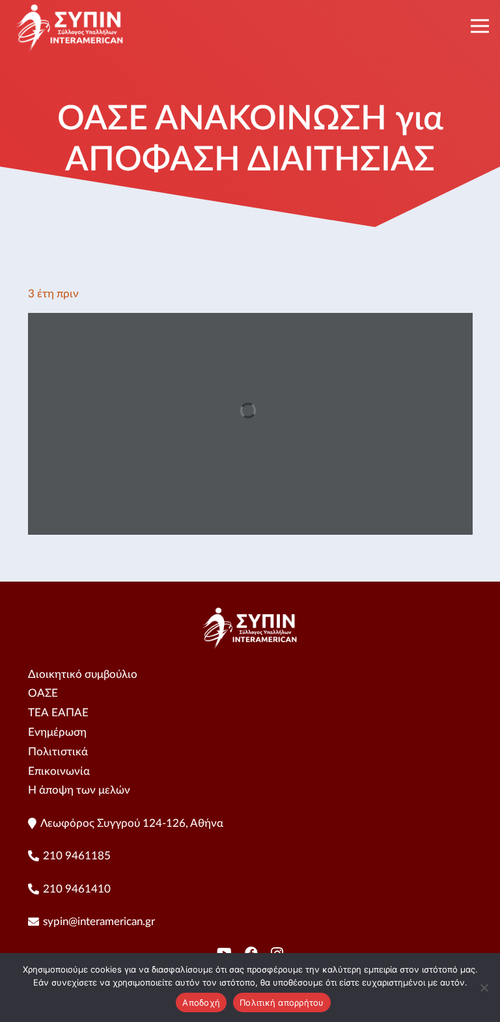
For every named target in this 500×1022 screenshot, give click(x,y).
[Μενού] (479, 26)
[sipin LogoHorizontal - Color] (70, 26)
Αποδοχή (201, 1002)
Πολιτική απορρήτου (282, 1002)
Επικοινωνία (59, 771)
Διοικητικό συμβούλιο (82, 674)
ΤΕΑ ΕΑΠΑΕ (58, 712)
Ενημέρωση (57, 732)
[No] (483, 987)
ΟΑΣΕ (43, 693)
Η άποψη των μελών (79, 790)
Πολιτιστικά (58, 751)
